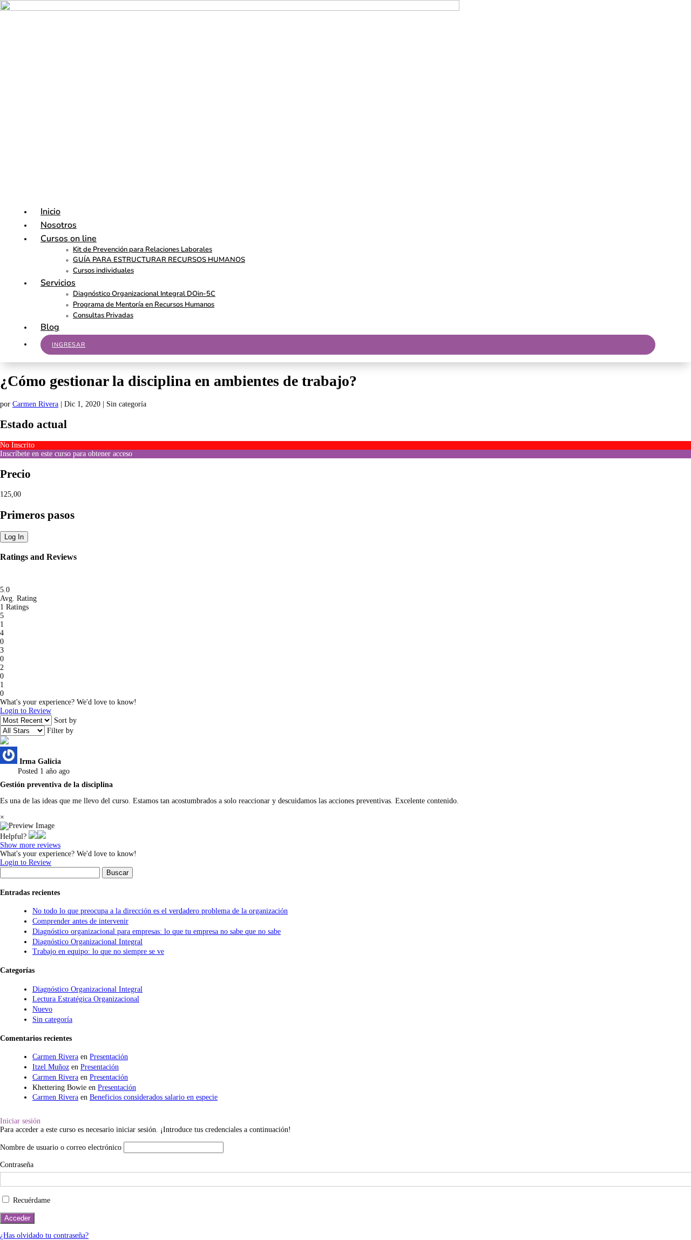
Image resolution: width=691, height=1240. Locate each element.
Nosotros (58, 225)
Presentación (109, 1057)
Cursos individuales (103, 270)
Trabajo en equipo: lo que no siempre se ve (98, 951)
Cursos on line (68, 239)
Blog (49, 327)
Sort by (65, 720)
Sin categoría (52, 1019)
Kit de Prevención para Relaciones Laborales (142, 249)
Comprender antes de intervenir (80, 921)
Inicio (50, 212)
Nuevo (42, 1009)
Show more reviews (30, 845)
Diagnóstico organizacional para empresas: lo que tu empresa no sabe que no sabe (156, 931)
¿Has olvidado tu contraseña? (44, 1235)
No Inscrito (17, 445)
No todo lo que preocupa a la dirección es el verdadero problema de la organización (160, 911)
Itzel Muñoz (50, 1067)
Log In (14, 537)
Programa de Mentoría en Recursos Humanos (143, 304)
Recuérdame (30, 1200)
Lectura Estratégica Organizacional (85, 999)
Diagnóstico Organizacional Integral (87, 942)
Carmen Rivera (35, 404)
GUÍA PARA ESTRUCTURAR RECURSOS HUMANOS (159, 260)
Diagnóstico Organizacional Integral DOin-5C (144, 294)
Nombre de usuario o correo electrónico (60, 1147)
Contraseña (16, 1165)
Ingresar (68, 345)
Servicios (58, 283)
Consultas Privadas (103, 315)
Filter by (60, 731)
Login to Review (25, 711)
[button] (33, 836)
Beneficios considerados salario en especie (154, 1097)
